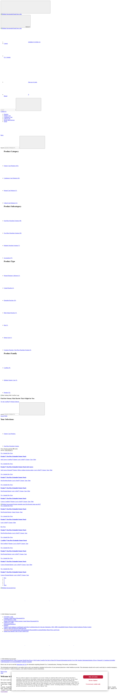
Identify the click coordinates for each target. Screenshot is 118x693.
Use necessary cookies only (93, 684)
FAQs (23, 618)
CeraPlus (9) (7, 367)
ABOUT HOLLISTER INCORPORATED (15, 628)
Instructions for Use (37, 627)
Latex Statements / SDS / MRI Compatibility (53, 627)
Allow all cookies (93, 677)
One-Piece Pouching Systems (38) (13, 220)
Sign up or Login (32, 82)
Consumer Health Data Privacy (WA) (26, 660)
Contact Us (3, 111)
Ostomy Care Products (10, 433)
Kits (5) (6, 325)
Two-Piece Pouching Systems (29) (13, 233)
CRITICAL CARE (9, 622)
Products (6, 114)
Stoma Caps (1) (8, 337)
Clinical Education (17, 618)
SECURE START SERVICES (20, 631)
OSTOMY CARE (8, 617)
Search (2, 147)
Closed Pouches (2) (9, 288)
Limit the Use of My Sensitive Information (78, 660)
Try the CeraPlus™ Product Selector (10, 401)
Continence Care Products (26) (12, 178)
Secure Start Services (9, 120)
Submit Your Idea (8, 631)
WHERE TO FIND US (34, 42)
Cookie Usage (39, 660)
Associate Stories (8, 630)
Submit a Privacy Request (95, 660)
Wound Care (22, 627)
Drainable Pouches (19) (10, 300)
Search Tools (4, 416)
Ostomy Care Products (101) (11, 165)
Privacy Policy (13, 660)
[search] (32, 408)
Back (2, 135)
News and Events (54, 630)
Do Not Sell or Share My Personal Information (55, 660)
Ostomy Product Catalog (71, 627)
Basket (27, 26)
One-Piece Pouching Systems (11, 446)
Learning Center (8, 618)
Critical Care (7, 118)
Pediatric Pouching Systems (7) (12, 245)
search (2, 414)
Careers (6, 43)
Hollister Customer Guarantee (24, 661)
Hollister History (46, 630)
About (5, 121)
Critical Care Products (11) (11, 203)
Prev (5, 578)
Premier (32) (7, 392)
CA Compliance (106, 660)
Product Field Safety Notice (11, 621)
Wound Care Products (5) (10, 190)
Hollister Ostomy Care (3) (10, 380)
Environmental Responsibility (29, 630)
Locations (39, 630)
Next (5, 585)
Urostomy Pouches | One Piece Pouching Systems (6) (17, 350)
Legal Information (5, 660)
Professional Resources (10, 624)
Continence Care (8, 117)
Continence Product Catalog (84, 627)
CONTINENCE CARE (10, 619)
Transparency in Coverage (10, 661)
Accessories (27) (8, 258)
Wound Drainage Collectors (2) (12, 275)
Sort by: (3, 450)
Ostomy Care (7, 115)
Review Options (93, 680)
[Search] (32, 142)
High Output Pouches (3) (10, 313)
